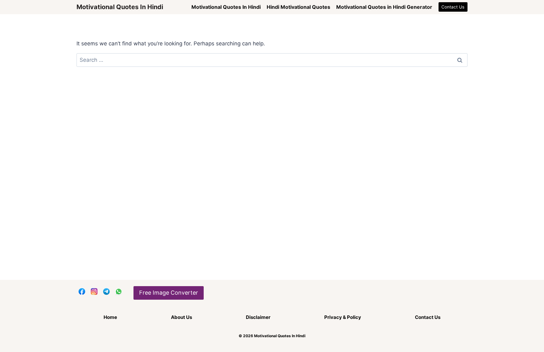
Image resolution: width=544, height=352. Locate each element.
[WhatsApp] (118, 291)
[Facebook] (81, 291)
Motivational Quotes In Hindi (226, 7)
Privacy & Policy (342, 317)
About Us (181, 317)
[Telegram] (106, 291)
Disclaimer (258, 317)
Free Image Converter (168, 292)
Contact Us (452, 6)
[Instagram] (94, 291)
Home (110, 317)
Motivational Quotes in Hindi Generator (384, 7)
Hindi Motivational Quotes (298, 7)
